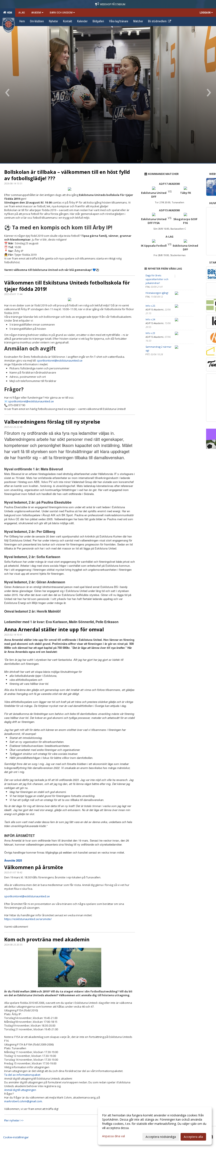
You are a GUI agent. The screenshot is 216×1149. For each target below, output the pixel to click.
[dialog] (155, 1126)
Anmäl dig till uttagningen (20, 1090)
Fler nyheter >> (14, 1120)
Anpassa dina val (113, 1136)
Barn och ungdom (61, 12)
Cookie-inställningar (16, 1137)
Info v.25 (150, 305)
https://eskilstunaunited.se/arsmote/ (28, 919)
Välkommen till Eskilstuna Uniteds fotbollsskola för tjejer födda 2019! (67, 285)
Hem (9, 12)
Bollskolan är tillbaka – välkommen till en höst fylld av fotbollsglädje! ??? (67, 175)
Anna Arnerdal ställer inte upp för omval (54, 629)
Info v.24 (150, 319)
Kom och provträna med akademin (46, 939)
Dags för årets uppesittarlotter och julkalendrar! (157, 279)
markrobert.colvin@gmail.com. (23, 1101)
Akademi (36, 12)
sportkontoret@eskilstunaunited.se (59, 360)
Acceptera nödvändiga (161, 1137)
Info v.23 (150, 333)
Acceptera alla (193, 1137)
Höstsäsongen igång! (157, 292)
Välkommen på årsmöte (33, 867)
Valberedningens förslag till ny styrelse (52, 421)
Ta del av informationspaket (22, 1075)
